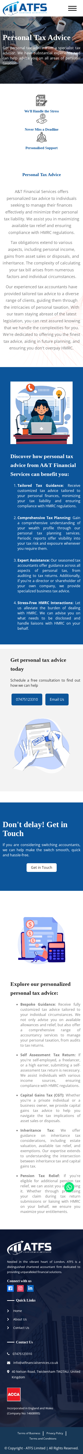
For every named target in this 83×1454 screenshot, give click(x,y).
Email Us (57, 699)
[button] (72, 8)
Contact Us (20, 1328)
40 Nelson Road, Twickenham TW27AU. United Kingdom (46, 1374)
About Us (19, 1319)
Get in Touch (41, 867)
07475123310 (27, 699)
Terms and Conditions (42, 1438)
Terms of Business (28, 1433)
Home (17, 1311)
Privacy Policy (54, 1433)
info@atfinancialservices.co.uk (35, 1363)
